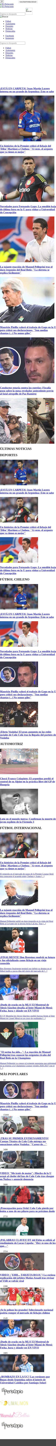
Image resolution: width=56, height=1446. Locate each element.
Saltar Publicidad (28, 2)
